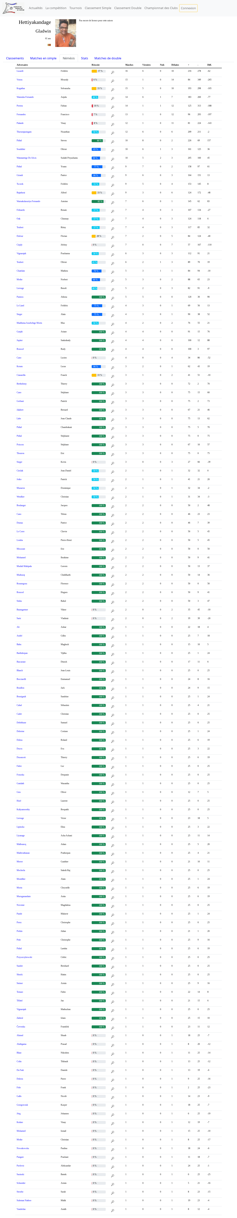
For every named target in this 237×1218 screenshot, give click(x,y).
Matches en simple (43, 58)
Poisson (20, 444)
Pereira (20, 105)
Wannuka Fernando (25, 97)
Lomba (20, 540)
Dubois (20, 1079)
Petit (19, 940)
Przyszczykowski (24, 957)
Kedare (20, 1122)
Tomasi (20, 992)
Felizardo (21, 210)
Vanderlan (21, 1209)
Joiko (19, 479)
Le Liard (20, 305)
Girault (20, 175)
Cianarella (21, 375)
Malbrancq (21, 844)
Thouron (20, 453)
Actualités (36, 8)
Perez (19, 922)
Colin (19, 1061)
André (19, 635)
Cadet (19, 714)
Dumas (20, 522)
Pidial (19, 140)
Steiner (20, 983)
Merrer (20, 861)
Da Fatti (20, 1070)
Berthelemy (22, 383)
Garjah (20, 331)
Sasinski (20, 1174)
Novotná (20, 905)
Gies (19, 792)
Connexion (188, 8)
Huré (19, 800)
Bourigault (21, 696)
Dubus (20, 740)
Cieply (19, 244)
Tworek (20, 184)
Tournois (75, 8)
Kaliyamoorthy (23, 809)
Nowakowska (23, 1148)
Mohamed (21, 557)
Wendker (20, 496)
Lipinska (20, 827)
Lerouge (20, 288)
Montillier (21, 879)
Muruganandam (24, 896)
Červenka (21, 1026)
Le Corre (20, 531)
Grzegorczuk (22, 1105)
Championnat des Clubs (161, 8)
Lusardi (20, 71)
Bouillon (20, 688)
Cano (19, 357)
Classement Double (127, 8)
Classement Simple (98, 8)
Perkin (19, 931)
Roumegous (22, 583)
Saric (19, 618)
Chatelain (21, 271)
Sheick (20, 974)
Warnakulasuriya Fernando (28, 201)
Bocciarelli (21, 679)
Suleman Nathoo (24, 1200)
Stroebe (20, 1191)
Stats (84, 58)
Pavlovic (20, 1165)
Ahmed (20, 1035)
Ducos (19, 748)
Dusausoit (21, 757)
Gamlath (20, 783)
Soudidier (21, 149)
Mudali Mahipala (24, 566)
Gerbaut (20, 401)
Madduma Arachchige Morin (29, 323)
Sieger (19, 314)
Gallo (19, 1096)
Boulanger (21, 505)
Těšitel (19, 1000)
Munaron (21, 488)
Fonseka (20, 774)
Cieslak (20, 470)
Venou (19, 79)
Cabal (19, 705)
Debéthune (21, 722)
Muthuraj (21, 575)
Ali (18, 627)
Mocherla (21, 870)
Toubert (20, 227)
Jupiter (20, 340)
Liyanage (21, 835)
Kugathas (21, 88)
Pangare (20, 1157)
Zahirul (20, 1018)
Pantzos (20, 297)
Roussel (20, 349)
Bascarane (21, 661)
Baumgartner (22, 609)
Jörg (19, 1113)
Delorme (20, 731)
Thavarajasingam (24, 132)
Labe (19, 418)
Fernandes (21, 114)
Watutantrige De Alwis (26, 158)
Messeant (21, 549)
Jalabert (20, 410)
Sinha (19, 601)
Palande (20, 123)
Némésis (69, 58)
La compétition (56, 8)
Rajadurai (21, 192)
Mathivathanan (23, 853)
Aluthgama (21, 1044)
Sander (20, 966)
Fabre (19, 766)
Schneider (21, 1183)
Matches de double (107, 58)
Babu (19, 644)
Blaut (19, 1052)
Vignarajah (21, 253)
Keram (20, 366)
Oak (18, 218)
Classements (15, 58)
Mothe (19, 279)
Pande (19, 913)
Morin (19, 887)
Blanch (20, 670)
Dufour (20, 236)
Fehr (19, 1087)
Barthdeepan (22, 653)
